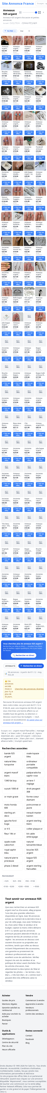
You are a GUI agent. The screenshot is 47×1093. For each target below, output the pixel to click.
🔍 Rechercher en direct (31, 666)
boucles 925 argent (32, 851)
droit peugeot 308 (33, 790)
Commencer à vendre (35, 1000)
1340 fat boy (10, 780)
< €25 (6, 881)
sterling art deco (9, 814)
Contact (29, 1035)
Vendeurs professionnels (32, 1008)
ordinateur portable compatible (32, 764)
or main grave (11, 796)
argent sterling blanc (34, 822)
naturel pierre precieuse (11, 859)
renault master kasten (34, 814)
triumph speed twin (23, 741)
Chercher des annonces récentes (29, 689)
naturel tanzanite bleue (34, 843)
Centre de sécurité (10, 1042)
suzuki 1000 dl (11, 788)
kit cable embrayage (32, 835)
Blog (28, 1043)
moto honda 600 (10, 806)
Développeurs (8, 1038)
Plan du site (7, 1046)
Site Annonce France (18, 3)
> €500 (36, 886)
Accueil (5, 23)
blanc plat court (27, 738)
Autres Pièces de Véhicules (15, 24)
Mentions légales (9, 1004)
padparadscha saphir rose (34, 774)
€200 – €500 (24, 886)
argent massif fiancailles (24, 730)
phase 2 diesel (11, 865)
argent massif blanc (11, 774)
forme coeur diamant (33, 798)
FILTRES (10, 31)
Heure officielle (8, 1049)
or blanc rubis (14, 733)
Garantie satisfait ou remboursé (11, 1008)
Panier (5, 1023)
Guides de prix (8, 1000)
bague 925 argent (32, 859)
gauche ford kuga (10, 822)
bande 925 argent (9, 755)
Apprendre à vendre (34, 1004)
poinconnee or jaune (34, 806)
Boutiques (6, 1020)
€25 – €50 (17, 881)
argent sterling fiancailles (34, 867)
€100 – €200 (9, 886)
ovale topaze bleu (33, 755)
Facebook (30, 1039)
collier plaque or (35, 828)
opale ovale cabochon (10, 843)
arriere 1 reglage (31, 782)
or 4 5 (7, 828)
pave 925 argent (23, 736)
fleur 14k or (10, 833)
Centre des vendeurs (35, 1014)
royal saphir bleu (10, 851)
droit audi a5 (28, 733)
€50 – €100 (30, 881)
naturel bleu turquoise (10, 763)
